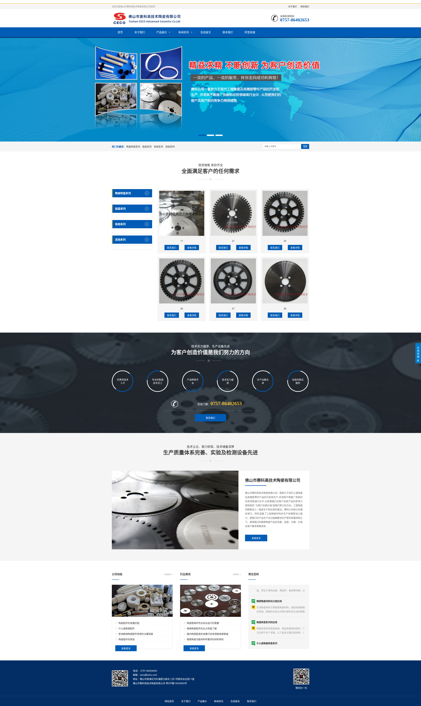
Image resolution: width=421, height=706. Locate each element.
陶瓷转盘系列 (133, 146)
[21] (233, 213)
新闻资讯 (183, 32)
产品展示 (161, 32)
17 (181, 240)
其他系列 (170, 146)
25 (285, 240)
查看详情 (191, 247)
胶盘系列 (147, 146)
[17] (181, 213)
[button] (202, 135)
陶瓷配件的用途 (127, 639)
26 (181, 308)
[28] (285, 280)
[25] (285, 213)
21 (233, 240)
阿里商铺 (250, 32)
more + (169, 574)
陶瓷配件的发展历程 (129, 623)
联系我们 (305, 6)
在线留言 (205, 32)
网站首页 (169, 701)
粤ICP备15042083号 (176, 683)
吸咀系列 (158, 146)
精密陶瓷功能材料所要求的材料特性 (205, 639)
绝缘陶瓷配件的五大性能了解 (202, 628)
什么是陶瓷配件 (127, 628)
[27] (233, 280)
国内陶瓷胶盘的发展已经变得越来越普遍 (207, 633)
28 (285, 308)
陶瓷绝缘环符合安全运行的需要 (203, 623)
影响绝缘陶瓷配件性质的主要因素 (136, 633)
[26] (181, 280)
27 (233, 308)
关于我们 (292, 6)
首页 (120, 32)
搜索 (305, 146)
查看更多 (256, 538)
